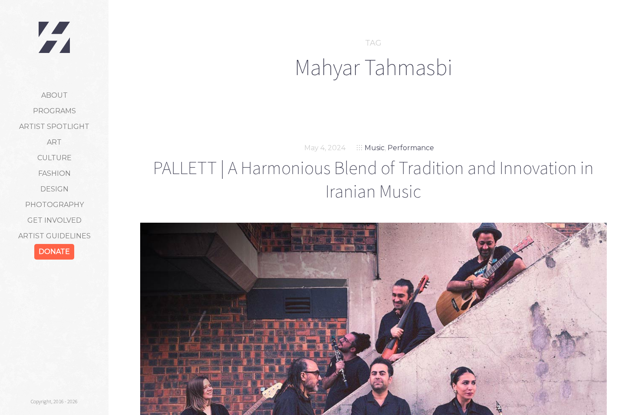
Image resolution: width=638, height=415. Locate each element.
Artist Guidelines (54, 236)
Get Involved (54, 220)
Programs (54, 111)
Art (54, 142)
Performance (411, 148)
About (54, 95)
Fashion (54, 173)
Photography (54, 205)
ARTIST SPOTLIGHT (54, 126)
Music (375, 148)
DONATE (54, 251)
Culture (54, 158)
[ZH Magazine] (54, 37)
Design (54, 189)
